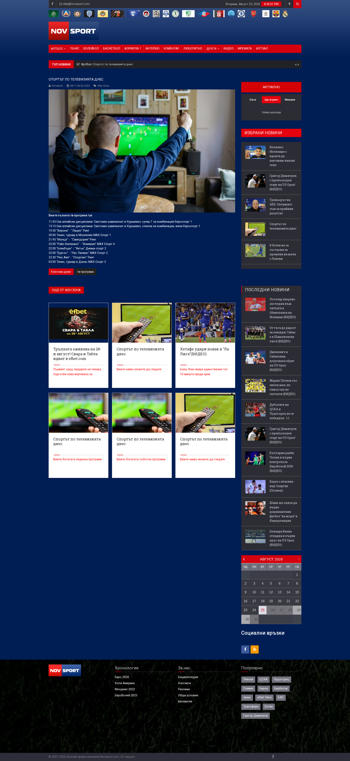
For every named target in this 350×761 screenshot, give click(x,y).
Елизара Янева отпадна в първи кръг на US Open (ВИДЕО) (282, 538)
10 (254, 592)
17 (254, 601)
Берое (263, 688)
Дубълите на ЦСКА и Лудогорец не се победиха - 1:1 (282, 411)
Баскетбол (111, 48)
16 (245, 601)
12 (271, 592)
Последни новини (267, 289)
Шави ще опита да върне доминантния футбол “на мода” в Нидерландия (283, 512)
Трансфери (250, 706)
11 (262, 592)
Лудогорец (281, 679)
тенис (247, 697)
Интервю (152, 48)
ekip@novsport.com (76, 4)
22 (297, 601)
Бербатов (281, 688)
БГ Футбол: (85, 64)
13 (280, 592)
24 (254, 610)
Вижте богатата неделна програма (77, 459)
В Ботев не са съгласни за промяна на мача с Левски (128, 64)
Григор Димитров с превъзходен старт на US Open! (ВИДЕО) (283, 182)
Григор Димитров (255, 715)
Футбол (57, 48)
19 (271, 601)
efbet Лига (264, 697)
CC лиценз (128, 757)
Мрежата (245, 48)
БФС (281, 697)
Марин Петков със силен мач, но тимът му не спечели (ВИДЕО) (283, 387)
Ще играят (271, 99)
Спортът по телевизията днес (283, 226)
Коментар (171, 48)
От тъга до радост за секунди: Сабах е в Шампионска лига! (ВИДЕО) (283, 334)
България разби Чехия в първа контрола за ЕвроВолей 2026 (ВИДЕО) (282, 462)
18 (263, 601)
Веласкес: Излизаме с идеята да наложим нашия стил (282, 156)
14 (288, 592)
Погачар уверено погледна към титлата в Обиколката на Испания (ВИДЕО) (283, 308)
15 (297, 592)
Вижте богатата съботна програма (141, 459)
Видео (229, 48)
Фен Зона (103, 85)
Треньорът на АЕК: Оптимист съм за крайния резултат (281, 206)
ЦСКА (263, 679)
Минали (290, 99)
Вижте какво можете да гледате (139, 369)
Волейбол (91, 48)
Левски (248, 679)
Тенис (74, 48)
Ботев (269, 706)
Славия (248, 688)
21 (288, 601)
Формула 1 (132, 48)
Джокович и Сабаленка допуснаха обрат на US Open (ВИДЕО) (282, 361)
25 (263, 610)
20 (280, 601)
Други (211, 48)
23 (245, 610)
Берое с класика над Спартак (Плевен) (281, 486)
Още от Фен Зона (66, 290)
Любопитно (193, 48)
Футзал (262, 48)
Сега (253, 99)
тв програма (85, 271)
